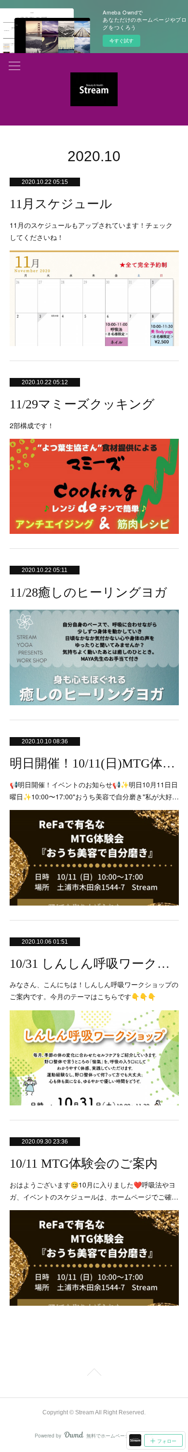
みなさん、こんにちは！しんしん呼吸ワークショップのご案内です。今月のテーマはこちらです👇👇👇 (94, 990)
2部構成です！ (32, 425)
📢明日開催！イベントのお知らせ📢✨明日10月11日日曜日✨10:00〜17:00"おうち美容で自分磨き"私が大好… (94, 790)
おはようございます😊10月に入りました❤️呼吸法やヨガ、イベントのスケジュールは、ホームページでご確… (94, 1190)
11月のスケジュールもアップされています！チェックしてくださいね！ (91, 231)
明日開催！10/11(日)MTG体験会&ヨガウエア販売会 (94, 763)
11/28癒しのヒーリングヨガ (88, 593)
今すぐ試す (121, 40)
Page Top (94, 1373)
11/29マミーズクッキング (82, 404)
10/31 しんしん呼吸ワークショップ (94, 964)
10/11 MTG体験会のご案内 (84, 1164)
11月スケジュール (61, 204)
